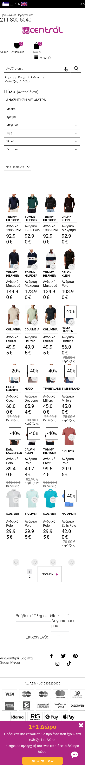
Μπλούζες (11, 81)
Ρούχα (22, 77)
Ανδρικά (36, 77)
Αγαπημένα (18, 52)
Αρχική (9, 77)
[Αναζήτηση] (76, 69)
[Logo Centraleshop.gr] (42, 29)
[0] (17, 46)
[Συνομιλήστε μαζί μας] (74, 754)
